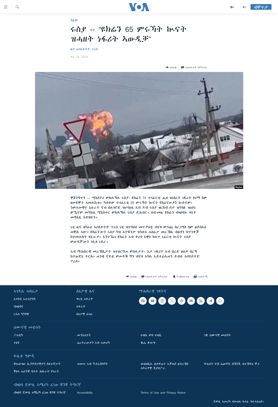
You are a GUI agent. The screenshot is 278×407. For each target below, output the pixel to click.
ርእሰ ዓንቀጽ (21, 314)
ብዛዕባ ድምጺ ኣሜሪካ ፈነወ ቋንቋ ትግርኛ (40, 392)
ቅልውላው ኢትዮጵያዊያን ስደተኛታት (37, 364)
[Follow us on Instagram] (162, 301)
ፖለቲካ (18, 335)
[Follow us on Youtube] (152, 301)
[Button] (170, 67)
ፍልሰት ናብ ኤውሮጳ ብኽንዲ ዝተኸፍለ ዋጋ (231, 364)
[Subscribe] (191, 301)
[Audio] (244, 7)
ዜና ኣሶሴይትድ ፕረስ (84, 49)
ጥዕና (17, 343)
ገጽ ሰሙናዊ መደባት (217, 335)
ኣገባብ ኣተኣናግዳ (25, 299)
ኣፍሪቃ (80, 306)
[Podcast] (181, 301)
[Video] (232, 7)
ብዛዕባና (18, 306)
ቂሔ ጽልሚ (148, 343)
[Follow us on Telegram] (210, 301)
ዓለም (74, 20)
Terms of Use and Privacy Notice (163, 392)
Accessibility (85, 392)
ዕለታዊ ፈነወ (84, 314)
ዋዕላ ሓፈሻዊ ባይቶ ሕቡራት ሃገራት (36, 371)
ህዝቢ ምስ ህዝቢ (151, 335)
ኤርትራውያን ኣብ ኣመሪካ (93, 343)
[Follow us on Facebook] (143, 301)
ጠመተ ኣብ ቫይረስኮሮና (92, 364)
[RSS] (201, 301)
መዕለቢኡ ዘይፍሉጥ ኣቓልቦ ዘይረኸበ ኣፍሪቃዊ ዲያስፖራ (164, 366)
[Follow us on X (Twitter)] (172, 301)
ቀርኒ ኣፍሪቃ (84, 299)
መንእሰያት (84, 335)
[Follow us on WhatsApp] (220, 301)
